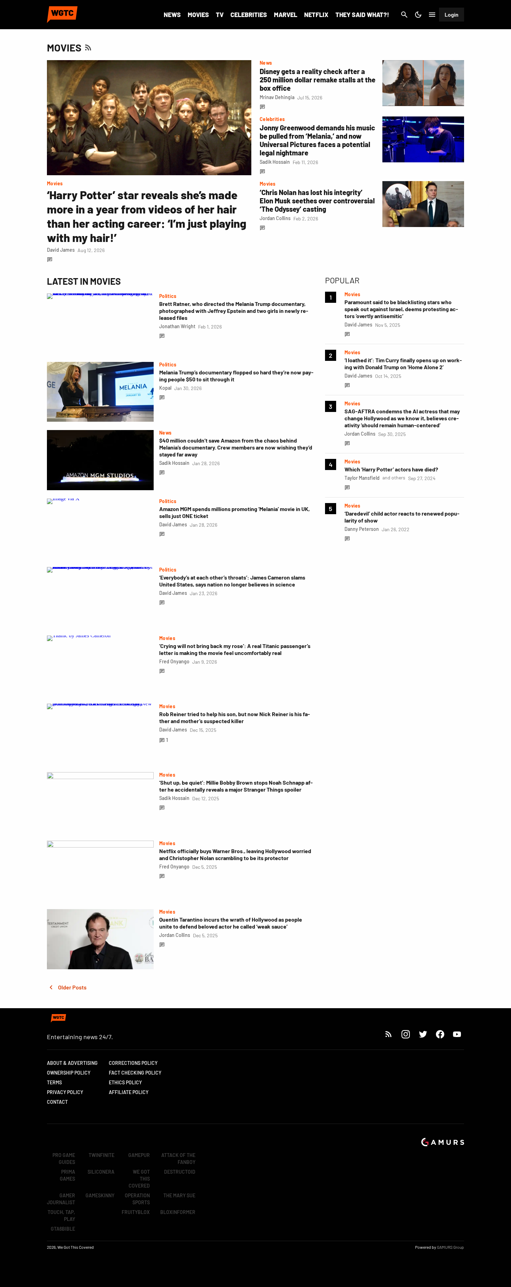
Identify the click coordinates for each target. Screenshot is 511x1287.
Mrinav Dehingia (277, 97)
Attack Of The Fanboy (178, 1158)
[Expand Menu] (432, 15)
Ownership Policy (68, 1073)
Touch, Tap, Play (61, 1215)
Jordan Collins (275, 218)
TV (220, 14)
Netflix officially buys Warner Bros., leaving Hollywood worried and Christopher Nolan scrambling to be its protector (235, 854)
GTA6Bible (63, 1229)
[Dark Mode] (418, 15)
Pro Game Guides (63, 1158)
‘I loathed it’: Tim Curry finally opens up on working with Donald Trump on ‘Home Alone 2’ (403, 363)
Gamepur (139, 1155)
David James (61, 250)
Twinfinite (101, 1155)
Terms (54, 1082)
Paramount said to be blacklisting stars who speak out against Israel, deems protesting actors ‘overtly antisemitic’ (401, 309)
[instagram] (405, 1034)
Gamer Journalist (61, 1198)
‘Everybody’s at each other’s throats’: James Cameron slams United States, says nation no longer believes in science (232, 581)
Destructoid (179, 1172)
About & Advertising (72, 1063)
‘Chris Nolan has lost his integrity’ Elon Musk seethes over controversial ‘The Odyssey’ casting (317, 200)
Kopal (165, 388)
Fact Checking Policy (135, 1073)
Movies (198, 14)
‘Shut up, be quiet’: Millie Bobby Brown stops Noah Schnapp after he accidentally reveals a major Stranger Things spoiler (236, 786)
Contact (57, 1102)
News (172, 14)
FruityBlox (136, 1212)
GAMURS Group (450, 1247)
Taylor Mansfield (362, 478)
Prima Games (67, 1175)
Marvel (285, 14)
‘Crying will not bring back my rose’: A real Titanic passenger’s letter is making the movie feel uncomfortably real (234, 649)
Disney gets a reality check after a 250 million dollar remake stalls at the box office (317, 79)
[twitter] (422, 1034)
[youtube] (457, 1034)
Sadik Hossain (275, 162)
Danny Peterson (361, 529)
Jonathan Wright (177, 326)
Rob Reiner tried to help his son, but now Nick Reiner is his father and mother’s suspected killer (234, 717)
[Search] (404, 15)
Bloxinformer (177, 1212)
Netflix (316, 14)
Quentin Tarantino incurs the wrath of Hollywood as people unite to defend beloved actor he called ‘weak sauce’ (230, 923)
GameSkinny (100, 1195)
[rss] (389, 1034)
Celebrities (248, 14)
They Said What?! (362, 14)
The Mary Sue (179, 1195)
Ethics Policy (125, 1082)
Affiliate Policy (128, 1092)
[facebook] (440, 1034)
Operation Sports (137, 1198)
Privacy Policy (65, 1092)
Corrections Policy (133, 1063)
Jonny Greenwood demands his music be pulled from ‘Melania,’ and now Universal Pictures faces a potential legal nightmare (317, 140)
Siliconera (101, 1172)
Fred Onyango (174, 661)
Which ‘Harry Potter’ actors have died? (391, 469)
